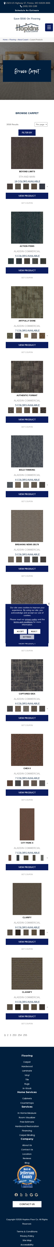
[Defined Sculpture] (19, 410)
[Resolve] (27, 899)
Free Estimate (27, 1121)
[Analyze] (18, 932)
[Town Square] (42, 783)
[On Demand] (35, 559)
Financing (27, 1130)
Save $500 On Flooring (27, 18)
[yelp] (21, 1195)
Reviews (27, 1158)
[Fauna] (34, 186)
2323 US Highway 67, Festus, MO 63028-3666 (28, 3)
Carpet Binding (27, 1135)
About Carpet (23, 40)
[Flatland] (42, 186)
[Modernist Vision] (26, 335)
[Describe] (26, 932)
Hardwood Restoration (27, 1126)
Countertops (27, 1102)
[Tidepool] (27, 227)
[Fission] (34, 485)
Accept (20, 631)
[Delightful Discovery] (27, 302)
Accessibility (27, 1244)
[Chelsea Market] (27, 750)
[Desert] (18, 186)
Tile (27, 1079)
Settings (27, 637)
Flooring (13, 40)
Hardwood (27, 1066)
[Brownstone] (27, 261)
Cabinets (27, 1098)
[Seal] (42, 485)
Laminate (27, 1070)
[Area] (27, 153)
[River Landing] (18, 783)
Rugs (27, 1083)
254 (20, 1035)
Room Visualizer (27, 1117)
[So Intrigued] (27, 600)
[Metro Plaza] (34, 783)
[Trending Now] (27, 526)
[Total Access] (43, 559)
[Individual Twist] (27, 410)
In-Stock (27, 1088)
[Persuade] (34, 932)
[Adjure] (42, 932)
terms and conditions (23, 622)
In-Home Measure (27, 1113)
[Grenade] (18, 485)
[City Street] (43, 261)
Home (5, 40)
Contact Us (27, 1149)
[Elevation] (26, 186)
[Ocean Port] (19, 261)
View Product (27, 195)
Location (27, 1154)
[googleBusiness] (31, 1195)
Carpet (27, 1062)
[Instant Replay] (27, 559)
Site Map (27, 1240)
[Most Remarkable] (18, 335)
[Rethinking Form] (35, 410)
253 (14, 1035)
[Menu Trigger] (49, 27)
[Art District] (26, 783)
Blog (27, 1162)
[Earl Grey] (35, 261)
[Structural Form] (43, 410)
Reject (34, 631)
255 (25, 1035)
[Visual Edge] (27, 377)
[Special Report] (19, 559)
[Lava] (26, 485)
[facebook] (16, 1195)
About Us (27, 1145)
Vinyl (27, 1075)
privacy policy (31, 619)
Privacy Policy (27, 1236)
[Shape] (27, 451)
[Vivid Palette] (42, 335)
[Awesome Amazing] (34, 335)
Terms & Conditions (27, 1231)
